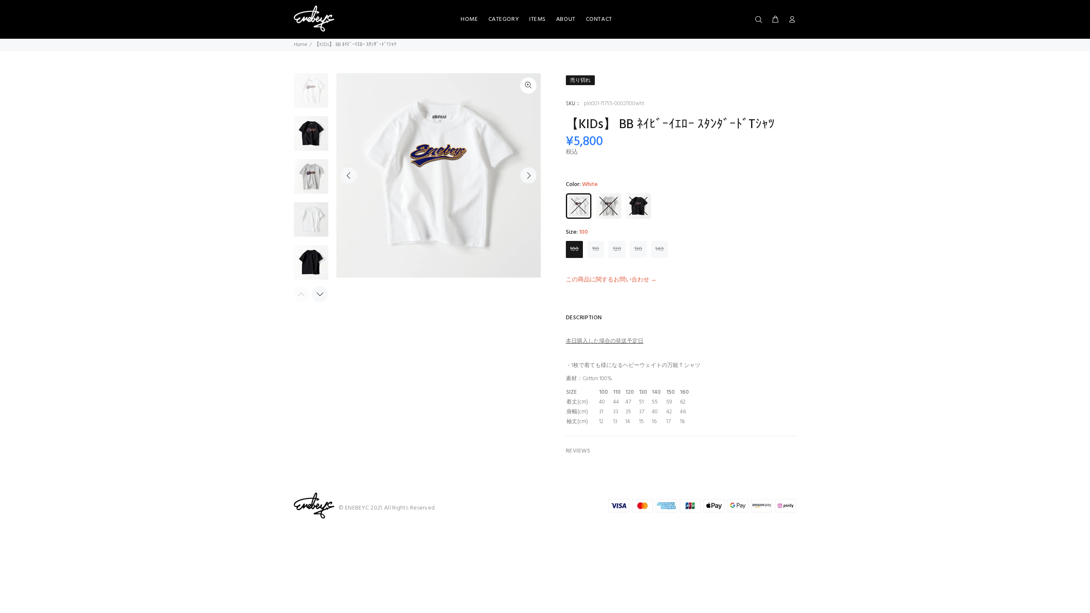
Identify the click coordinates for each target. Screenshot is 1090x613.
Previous (349, 175)
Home (300, 44)
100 (574, 249)
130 (638, 249)
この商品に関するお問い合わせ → (611, 280)
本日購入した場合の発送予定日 (604, 341)
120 (617, 249)
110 (595, 249)
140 (659, 249)
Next (528, 175)
